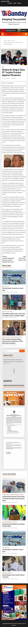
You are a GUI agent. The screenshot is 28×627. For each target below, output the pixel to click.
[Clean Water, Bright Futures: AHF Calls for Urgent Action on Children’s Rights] (14, 302)
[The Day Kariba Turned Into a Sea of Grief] (14, 276)
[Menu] (5, 34)
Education (4, 311)
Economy (8, 494)
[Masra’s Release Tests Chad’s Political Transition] (14, 563)
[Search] (23, 34)
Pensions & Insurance (15, 494)
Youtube (19, 3)
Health (8, 311)
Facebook (10, 3)
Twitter (14, 3)
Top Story (22, 494)
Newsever (20, 623)
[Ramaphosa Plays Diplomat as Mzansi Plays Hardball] (14, 512)
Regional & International (7, 572)
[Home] (2, 34)
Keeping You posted (14, 19)
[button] (5, 34)
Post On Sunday (6, 78)
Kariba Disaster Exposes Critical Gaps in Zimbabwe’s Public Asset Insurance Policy (13, 498)
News (3, 66)
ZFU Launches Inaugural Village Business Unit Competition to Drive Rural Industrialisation (12, 341)
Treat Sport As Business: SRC (22, 258)
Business (4, 494)
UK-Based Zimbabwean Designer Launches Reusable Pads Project (8, 259)
